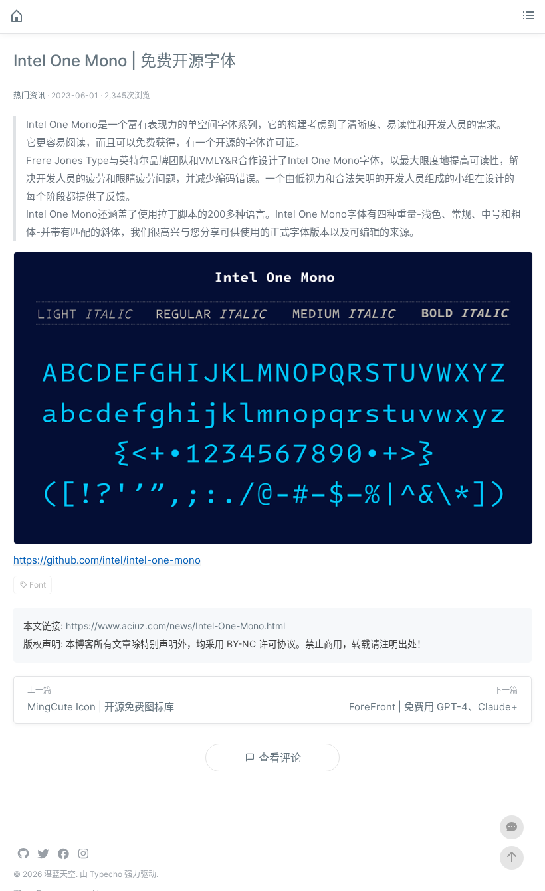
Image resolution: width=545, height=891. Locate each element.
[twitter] (43, 854)
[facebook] (63, 854)
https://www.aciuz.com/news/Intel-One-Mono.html (175, 625)
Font (36, 585)
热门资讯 (29, 95)
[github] (23, 854)
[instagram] (83, 854)
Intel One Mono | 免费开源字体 (124, 60)
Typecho (106, 874)
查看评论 (278, 757)
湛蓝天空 (60, 874)
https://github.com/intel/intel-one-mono (107, 560)
